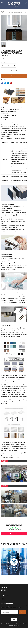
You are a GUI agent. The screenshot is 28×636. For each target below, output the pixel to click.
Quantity (3, 62)
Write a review (14, 534)
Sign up (22, 612)
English (13, 619)
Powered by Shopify (14, 625)
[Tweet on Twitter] (5, 83)
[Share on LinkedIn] (8, 83)
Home (2, 11)
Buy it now (14, 76)
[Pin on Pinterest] (11, 83)
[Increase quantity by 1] (14, 65)
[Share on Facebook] (2, 83)
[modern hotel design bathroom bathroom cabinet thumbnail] (3, 44)
